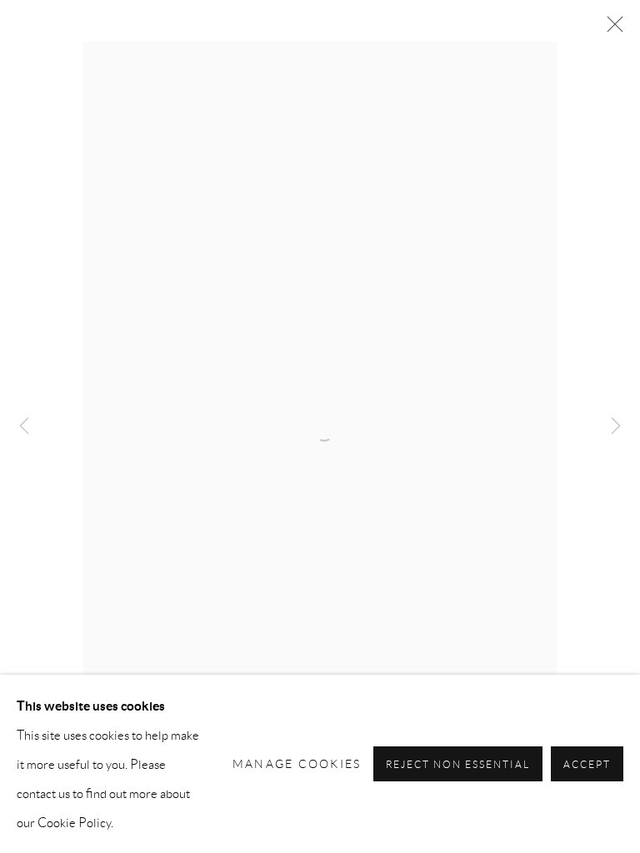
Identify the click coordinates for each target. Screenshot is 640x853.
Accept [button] (587, 764)
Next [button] (616, 427)
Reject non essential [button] (458, 764)
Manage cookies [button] (297, 763)
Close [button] (610, 29)
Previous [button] (24, 427)
